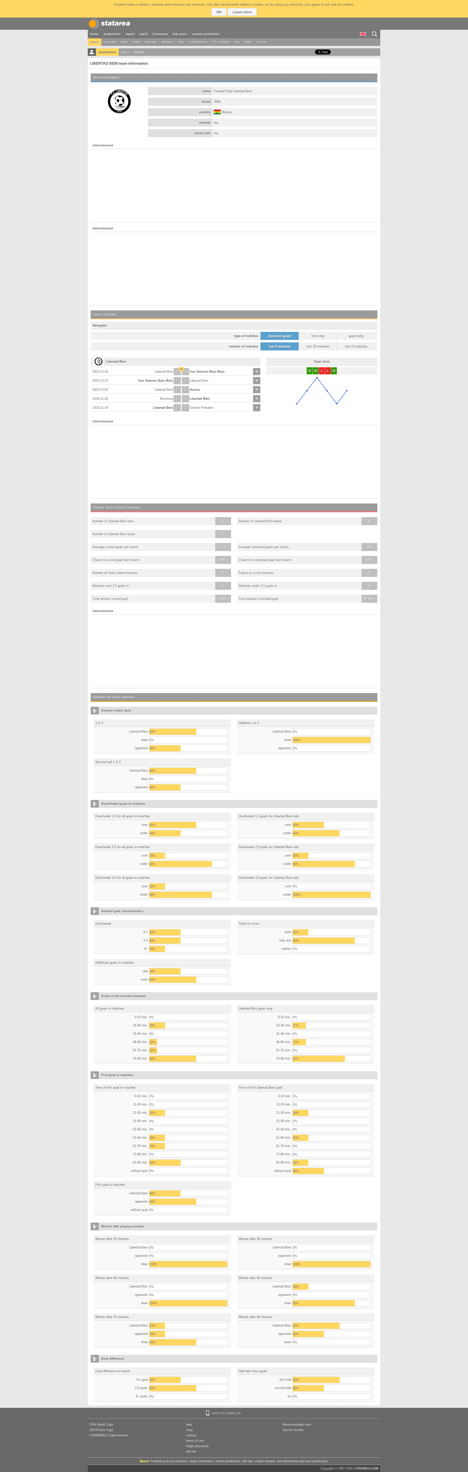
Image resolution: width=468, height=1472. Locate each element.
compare (110, 42)
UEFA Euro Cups (101, 1430)
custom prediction (206, 34)
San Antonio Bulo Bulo (207, 371)
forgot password (197, 1446)
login (248, 42)
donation (168, 42)
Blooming (166, 398)
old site (261, 42)
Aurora (195, 389)
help (181, 42)
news (124, 42)
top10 (144, 34)
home (94, 34)
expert (130, 34)
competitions (198, 42)
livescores (160, 34)
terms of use (195, 1440)
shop (136, 42)
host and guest (279, 336)
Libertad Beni (164, 371)
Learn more (242, 12)
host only (318, 336)
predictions (112, 34)
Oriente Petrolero (202, 407)
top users (180, 34)
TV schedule (221, 42)
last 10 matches (318, 346)
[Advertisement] (234, 186)
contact (191, 1435)
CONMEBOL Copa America (108, 1435)
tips (237, 42)
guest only (356, 336)
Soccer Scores (293, 1430)
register (139, 52)
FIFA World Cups (101, 1424)
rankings (151, 42)
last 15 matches (356, 346)
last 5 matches (280, 346)
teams (94, 42)
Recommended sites (297, 1424)
